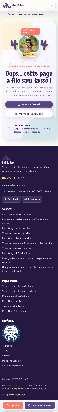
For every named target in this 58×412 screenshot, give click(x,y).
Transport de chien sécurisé (17, 248)
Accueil (11, 14)
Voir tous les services (31, 114)
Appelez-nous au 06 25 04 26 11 (31, 128)
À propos (7, 345)
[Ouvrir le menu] (52, 5)
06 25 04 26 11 (13, 178)
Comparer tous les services (16, 214)
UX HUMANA (18, 394)
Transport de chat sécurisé (16, 233)
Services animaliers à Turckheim (19, 291)
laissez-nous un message (27, 131)
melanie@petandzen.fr (14, 185)
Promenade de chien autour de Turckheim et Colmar (25, 221)
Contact (6, 355)
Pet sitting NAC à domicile (16, 253)
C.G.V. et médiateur (12, 365)
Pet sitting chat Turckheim (16, 301)
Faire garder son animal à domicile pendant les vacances (27, 260)
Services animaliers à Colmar (17, 286)
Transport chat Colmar (14, 306)
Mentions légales (11, 360)
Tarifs (5, 350)
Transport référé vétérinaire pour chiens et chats (28, 243)
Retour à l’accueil (30, 104)
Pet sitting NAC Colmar (14, 311)
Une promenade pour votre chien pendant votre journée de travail (27, 269)
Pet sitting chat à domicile (16, 228)
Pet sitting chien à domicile (16, 238)
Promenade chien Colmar (15, 296)
